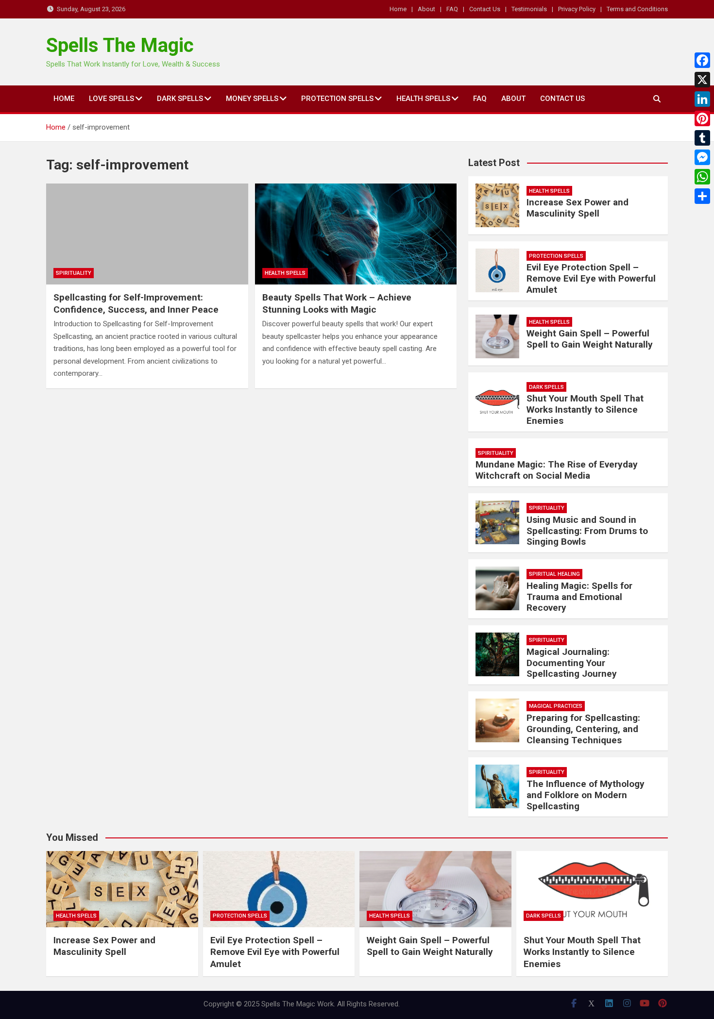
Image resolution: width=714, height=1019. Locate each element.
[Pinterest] (702, 118)
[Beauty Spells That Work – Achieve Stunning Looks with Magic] (356, 234)
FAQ (452, 9)
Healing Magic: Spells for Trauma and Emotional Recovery (579, 597)
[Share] (702, 196)
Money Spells (252, 98)
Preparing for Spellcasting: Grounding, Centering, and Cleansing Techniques (583, 729)
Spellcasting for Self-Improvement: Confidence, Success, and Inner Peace (136, 303)
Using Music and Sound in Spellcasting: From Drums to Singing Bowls (587, 531)
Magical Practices (555, 706)
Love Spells (111, 98)
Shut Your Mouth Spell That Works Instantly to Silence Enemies (585, 409)
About (426, 9)
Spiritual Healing (554, 574)
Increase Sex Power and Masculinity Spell (578, 208)
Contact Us (484, 9)
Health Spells (423, 98)
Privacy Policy (576, 9)
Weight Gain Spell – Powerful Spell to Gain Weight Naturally (590, 339)
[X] (702, 79)
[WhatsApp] (702, 176)
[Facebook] (702, 60)
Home (398, 9)
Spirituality (73, 273)
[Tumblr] (702, 138)
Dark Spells (180, 98)
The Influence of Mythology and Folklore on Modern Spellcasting (586, 795)
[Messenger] (702, 157)
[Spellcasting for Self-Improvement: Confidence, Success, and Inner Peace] (147, 234)
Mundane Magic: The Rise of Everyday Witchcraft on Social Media (557, 470)
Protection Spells (337, 98)
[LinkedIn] (702, 99)
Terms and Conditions (637, 9)
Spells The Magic (120, 45)
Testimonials (529, 9)
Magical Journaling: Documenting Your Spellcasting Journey (572, 663)
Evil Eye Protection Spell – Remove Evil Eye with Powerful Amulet (591, 278)
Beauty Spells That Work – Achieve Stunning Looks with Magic (336, 303)
